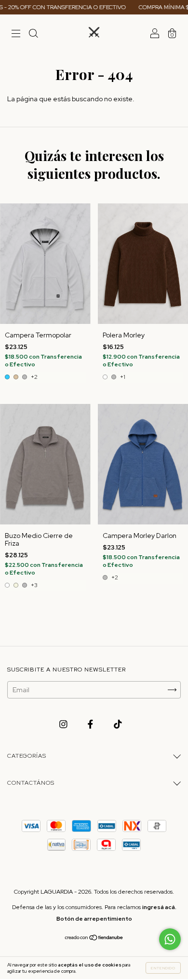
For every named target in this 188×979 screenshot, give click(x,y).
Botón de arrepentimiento (94, 919)
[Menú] (16, 34)
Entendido (163, 968)
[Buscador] (33, 34)
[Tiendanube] (94, 938)
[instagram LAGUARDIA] (64, 724)
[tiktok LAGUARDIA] (117, 724)
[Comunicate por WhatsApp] (170, 939)
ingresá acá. (159, 907)
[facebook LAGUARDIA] (91, 724)
